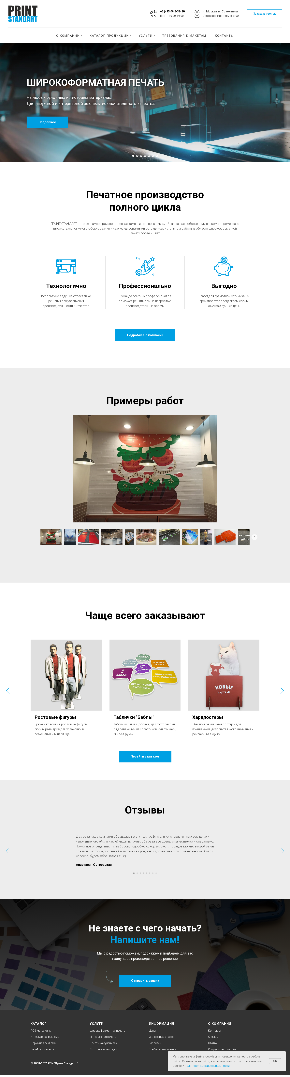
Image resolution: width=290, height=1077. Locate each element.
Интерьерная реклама (45, 1036)
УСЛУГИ (96, 1024)
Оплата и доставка (161, 1036)
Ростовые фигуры (55, 717)
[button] (264, 13)
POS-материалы (41, 1030)
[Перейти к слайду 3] (141, 156)
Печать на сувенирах (103, 1043)
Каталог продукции (109, 35)
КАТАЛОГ (39, 1024)
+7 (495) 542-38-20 (172, 11)
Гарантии (155, 1043)
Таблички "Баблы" (133, 717)
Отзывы (213, 1036)
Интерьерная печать (103, 1036)
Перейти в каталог (42, 1049)
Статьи (212, 1043)
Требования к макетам (184, 35)
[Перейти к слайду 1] (133, 156)
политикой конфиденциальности (207, 1066)
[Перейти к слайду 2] (137, 156)
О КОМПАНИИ (219, 1024)
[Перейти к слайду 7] (157, 156)
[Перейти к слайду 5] (149, 156)
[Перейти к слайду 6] (153, 156)
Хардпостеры (207, 717)
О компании (68, 35)
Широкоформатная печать (107, 1030)
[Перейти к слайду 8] (156, 873)
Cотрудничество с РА (222, 1049)
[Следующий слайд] (282, 690)
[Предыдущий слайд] (7, 690)
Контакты (224, 35)
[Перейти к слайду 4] (145, 156)
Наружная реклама (43, 1043)
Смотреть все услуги (103, 1049)
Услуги (145, 35)
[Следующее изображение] (254, 537)
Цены (152, 1030)
